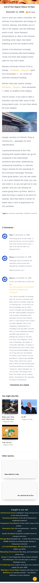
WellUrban (7, 572)
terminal (34, 213)
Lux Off (23, 417)
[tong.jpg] (19, 131)
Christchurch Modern (10, 518)
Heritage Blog (5, 539)
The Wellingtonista (7, 565)
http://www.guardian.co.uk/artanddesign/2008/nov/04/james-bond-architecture (21, 289)
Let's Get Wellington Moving (13, 546)
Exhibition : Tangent (11, 87)
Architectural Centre (8, 513)
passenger (19, 213)
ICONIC (6, 541)
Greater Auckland (8, 533)
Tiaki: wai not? (7, 442)
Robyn (11, 235)
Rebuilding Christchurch (9, 552)
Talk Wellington (9, 559)
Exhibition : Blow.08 (19, 70)
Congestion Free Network (10, 523)
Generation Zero (8, 528)
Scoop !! (4, 557)
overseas (11, 213)
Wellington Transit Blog (10, 570)
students (27, 213)
